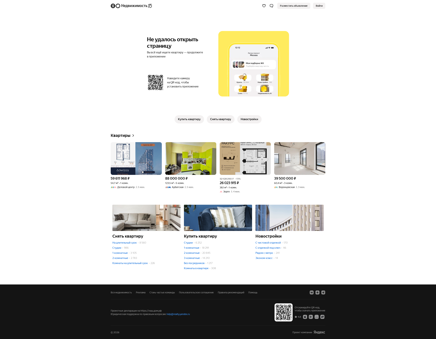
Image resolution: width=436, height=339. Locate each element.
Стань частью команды (162, 292)
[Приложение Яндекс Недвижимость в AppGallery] (317, 316)
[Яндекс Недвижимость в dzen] (317, 292)
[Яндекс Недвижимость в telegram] (323, 292)
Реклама (140, 292)
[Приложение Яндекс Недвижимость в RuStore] (322, 316)
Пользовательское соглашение (196, 292)
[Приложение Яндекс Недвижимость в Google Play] (311, 316)
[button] (271, 6)
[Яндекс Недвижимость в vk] (312, 292)
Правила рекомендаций (231, 292)
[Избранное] (264, 6)
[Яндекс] (319, 332)
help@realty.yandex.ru (178, 314)
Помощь (253, 292)
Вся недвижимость (121, 292)
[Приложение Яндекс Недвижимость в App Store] (305, 316)
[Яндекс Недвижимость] (131, 5)
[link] (319, 6)
